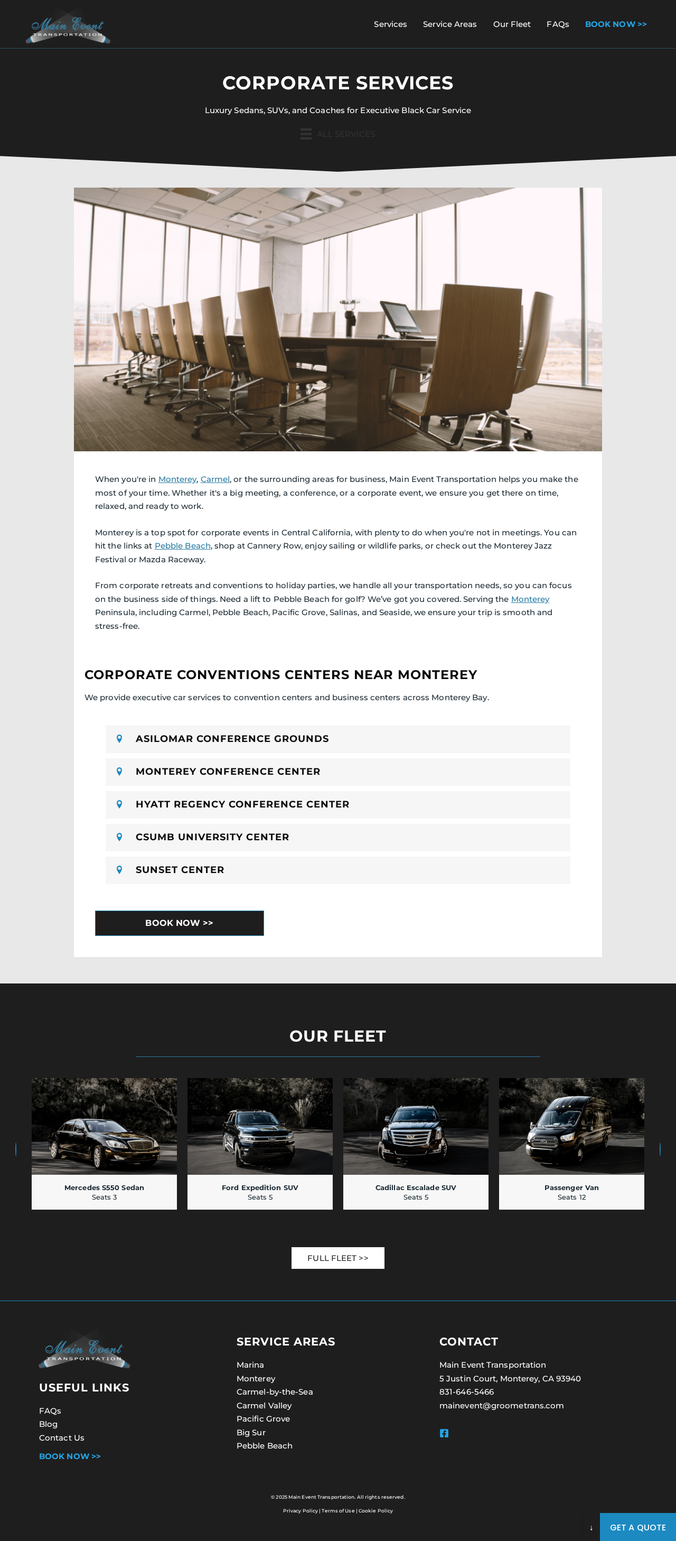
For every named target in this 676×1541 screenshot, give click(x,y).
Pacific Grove (263, 1419)
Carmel (215, 479)
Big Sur (251, 1432)
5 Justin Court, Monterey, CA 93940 (510, 1378)
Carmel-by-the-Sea (275, 1392)
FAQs (558, 24)
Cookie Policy (376, 1511)
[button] (338, 739)
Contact (469, 1341)
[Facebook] (444, 1433)
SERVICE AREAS (286, 1341)
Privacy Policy (300, 1511)
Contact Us (61, 1438)
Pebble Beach (183, 546)
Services (390, 24)
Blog (48, 1424)
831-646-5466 (466, 1392)
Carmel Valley (264, 1405)
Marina (251, 1365)
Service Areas (450, 24)
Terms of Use (338, 1511)
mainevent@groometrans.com (502, 1405)
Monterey (177, 479)
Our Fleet (512, 24)
